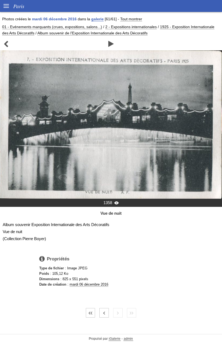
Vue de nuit (111, 213)
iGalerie (114, 338)
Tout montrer (131, 19)
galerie (97, 19)
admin (128, 338)
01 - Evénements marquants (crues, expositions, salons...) (52, 27)
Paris (18, 5)
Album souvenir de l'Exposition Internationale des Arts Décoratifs (92, 33)
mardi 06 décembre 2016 (89, 284)
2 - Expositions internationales (131, 27)
